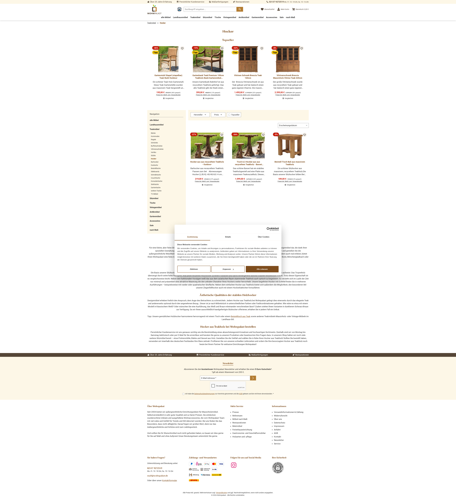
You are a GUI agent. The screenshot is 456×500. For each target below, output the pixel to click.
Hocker (153, 159)
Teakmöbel (154, 129)
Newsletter (279, 440)
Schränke (154, 143)
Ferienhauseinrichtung (242, 429)
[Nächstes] (307, 71)
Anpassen (227, 269)
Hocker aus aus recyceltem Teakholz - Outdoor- (207, 163)
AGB (240, 394)
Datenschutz (279, 422)
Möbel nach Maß (239, 419)
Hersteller (198, 115)
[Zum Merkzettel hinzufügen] (182, 48)
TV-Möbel (154, 194)
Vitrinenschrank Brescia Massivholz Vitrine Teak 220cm (287, 76)
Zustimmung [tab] (192, 237)
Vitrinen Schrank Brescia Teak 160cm (248, 76)
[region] (228, 71)
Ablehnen (194, 269)
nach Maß (154, 230)
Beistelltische (156, 168)
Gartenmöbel (155, 216)
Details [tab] (228, 237)
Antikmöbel (155, 212)
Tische (152, 203)
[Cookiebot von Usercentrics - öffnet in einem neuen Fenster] (268, 229)
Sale (152, 225)
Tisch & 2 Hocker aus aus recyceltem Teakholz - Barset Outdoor (248, 163)
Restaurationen (239, 422)
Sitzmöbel (154, 198)
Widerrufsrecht (280, 415)
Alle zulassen (262, 269)
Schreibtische (156, 175)
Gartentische (155, 187)
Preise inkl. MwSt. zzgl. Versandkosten (168, 95)
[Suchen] (239, 9)
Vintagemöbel (156, 207)
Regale (153, 139)
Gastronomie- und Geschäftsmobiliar (249, 433)
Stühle (153, 155)
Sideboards (155, 171)
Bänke (153, 133)
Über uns (278, 419)
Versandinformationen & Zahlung (288, 412)
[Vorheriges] (149, 71)
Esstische (154, 165)
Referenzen (237, 415)
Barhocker (155, 162)
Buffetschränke (156, 146)
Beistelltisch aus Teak (240, 316)
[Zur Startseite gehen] (154, 9)
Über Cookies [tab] (263, 237)
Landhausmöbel (157, 125)
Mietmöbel (237, 426)
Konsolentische (156, 181)
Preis (216, 115)
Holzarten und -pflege (242, 436)
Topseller (235, 115)
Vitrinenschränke (157, 149)
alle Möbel (154, 120)
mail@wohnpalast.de (157, 475)
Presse (235, 412)
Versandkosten (221, 493)
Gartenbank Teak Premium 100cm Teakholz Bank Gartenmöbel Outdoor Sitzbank (208, 76)
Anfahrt (277, 429)
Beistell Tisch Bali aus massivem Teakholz (290, 163)
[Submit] (253, 378)
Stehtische (155, 184)
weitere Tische (156, 191)
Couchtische (155, 178)
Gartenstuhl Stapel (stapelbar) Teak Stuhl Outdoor (168, 76)
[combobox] (210, 9)
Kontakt (277, 436)
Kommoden (155, 136)
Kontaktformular (169, 480)
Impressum (279, 426)
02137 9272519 (276, 2)
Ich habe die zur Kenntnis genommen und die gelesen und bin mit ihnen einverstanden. (229, 394)
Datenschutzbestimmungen (204, 394)
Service (277, 443)
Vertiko (153, 152)
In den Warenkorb (168, 100)
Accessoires (155, 221)
